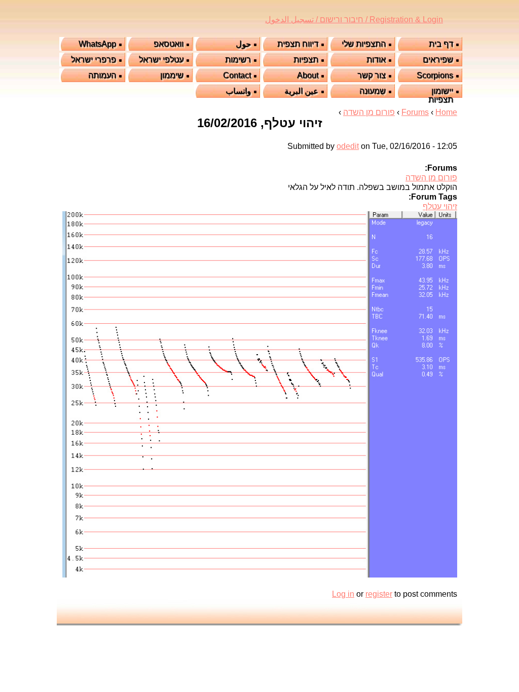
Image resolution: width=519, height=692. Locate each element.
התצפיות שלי (364, 44)
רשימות (238, 59)
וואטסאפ (168, 44)
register (378, 594)
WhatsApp (97, 44)
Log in (343, 594)
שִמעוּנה (372, 91)
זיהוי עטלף (440, 206)
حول (243, 44)
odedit (348, 146)
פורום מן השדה (369, 112)
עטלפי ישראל (161, 59)
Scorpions (435, 75)
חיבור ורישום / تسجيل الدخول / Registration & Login (354, 19)
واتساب (238, 91)
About (307, 75)
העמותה (102, 75)
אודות (376, 59)
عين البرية (301, 91)
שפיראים (438, 59)
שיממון (171, 75)
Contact (237, 75)
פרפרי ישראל (93, 59)
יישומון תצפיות (440, 95)
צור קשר (371, 75)
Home (446, 112)
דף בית (441, 44)
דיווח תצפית (297, 44)
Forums (415, 112)
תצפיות (305, 59)
